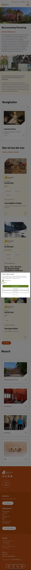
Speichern (15, 291)
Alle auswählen (15, 286)
